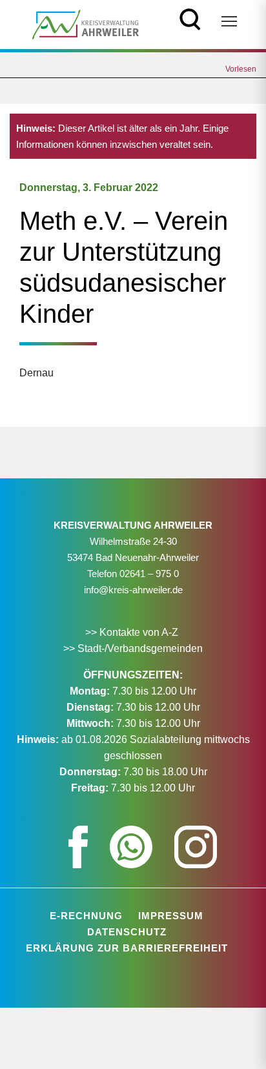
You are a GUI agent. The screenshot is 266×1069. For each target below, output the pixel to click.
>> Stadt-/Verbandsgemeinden (133, 648)
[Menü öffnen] (229, 21)
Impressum (170, 915)
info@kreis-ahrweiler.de (133, 589)
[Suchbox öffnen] (190, 17)
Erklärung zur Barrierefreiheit (127, 947)
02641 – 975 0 (149, 573)
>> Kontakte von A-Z (133, 632)
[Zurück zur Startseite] (85, 23)
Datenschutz (127, 931)
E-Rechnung (86, 915)
